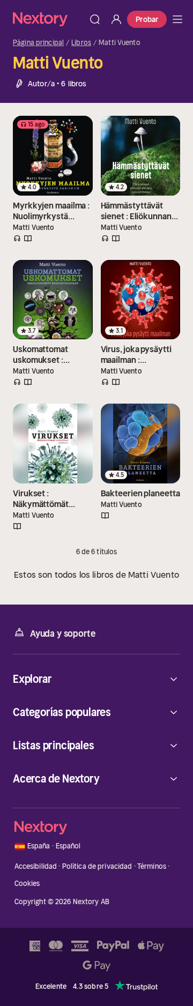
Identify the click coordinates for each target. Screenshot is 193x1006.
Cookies (27, 883)
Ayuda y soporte (62, 633)
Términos (151, 866)
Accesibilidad (35, 866)
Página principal (38, 43)
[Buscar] (95, 19)
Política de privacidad (97, 866)
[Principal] (177, 19)
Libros (81, 43)
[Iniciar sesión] (116, 19)
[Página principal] (48, 19)
